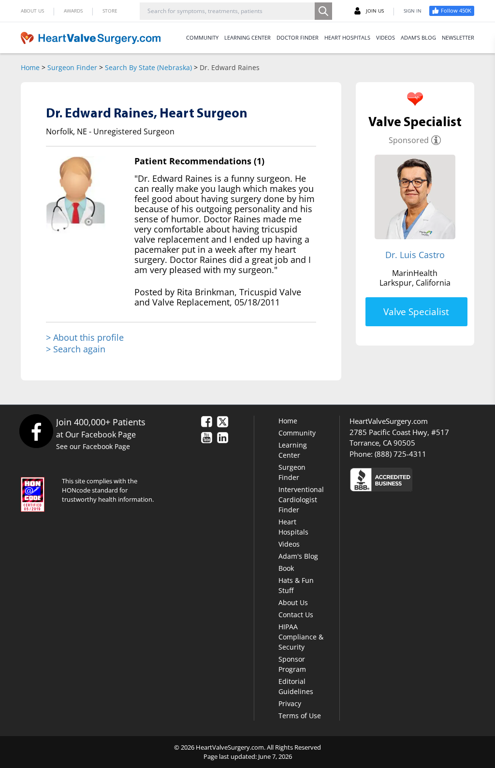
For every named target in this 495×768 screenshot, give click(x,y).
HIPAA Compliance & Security (300, 637)
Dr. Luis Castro (415, 255)
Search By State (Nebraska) (148, 67)
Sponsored (409, 140)
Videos (289, 544)
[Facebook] (36, 431)
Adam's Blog (298, 556)
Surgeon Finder (72, 67)
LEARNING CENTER (247, 37)
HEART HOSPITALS (347, 37)
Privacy (289, 703)
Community (297, 432)
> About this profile (85, 338)
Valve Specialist (416, 311)
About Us (293, 602)
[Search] (323, 11)
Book (286, 568)
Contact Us (295, 614)
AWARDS (73, 10)
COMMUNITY (202, 37)
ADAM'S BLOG (418, 37)
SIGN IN (413, 10)
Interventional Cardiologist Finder (301, 499)
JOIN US (375, 10)
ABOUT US (32, 10)
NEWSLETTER (458, 37)
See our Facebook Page (93, 446)
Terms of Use (299, 715)
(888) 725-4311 (400, 454)
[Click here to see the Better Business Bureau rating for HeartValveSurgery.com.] (411, 479)
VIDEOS (385, 37)
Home (30, 67)
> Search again (75, 349)
